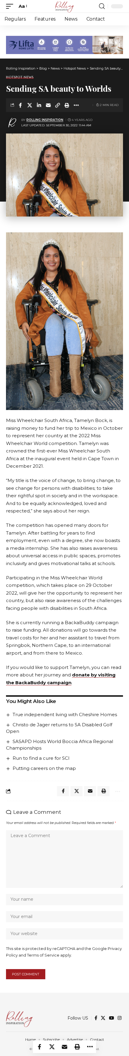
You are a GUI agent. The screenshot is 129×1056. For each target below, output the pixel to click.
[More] (76, 105)
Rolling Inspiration (44, 120)
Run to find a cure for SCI (41, 758)
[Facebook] (96, 1018)
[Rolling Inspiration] (64, 6)
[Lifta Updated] (64, 44)
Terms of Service (43, 955)
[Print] (67, 105)
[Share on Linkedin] (39, 105)
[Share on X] (30, 105)
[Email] (48, 105)
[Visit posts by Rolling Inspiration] (12, 122)
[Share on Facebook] (20, 105)
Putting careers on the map (44, 768)
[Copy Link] (57, 105)
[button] (11, 6)
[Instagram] (119, 1018)
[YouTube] (111, 1018)
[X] (103, 1018)
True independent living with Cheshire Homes (65, 714)
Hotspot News (20, 77)
